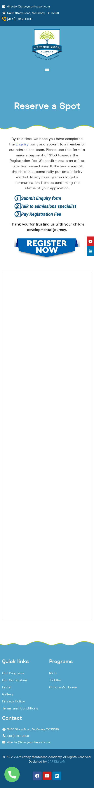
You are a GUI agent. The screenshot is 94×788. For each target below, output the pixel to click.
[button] (47, 69)
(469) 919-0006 (19, 19)
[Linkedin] (56, 776)
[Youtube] (47, 776)
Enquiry (22, 144)
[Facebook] (37, 776)
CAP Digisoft (56, 761)
